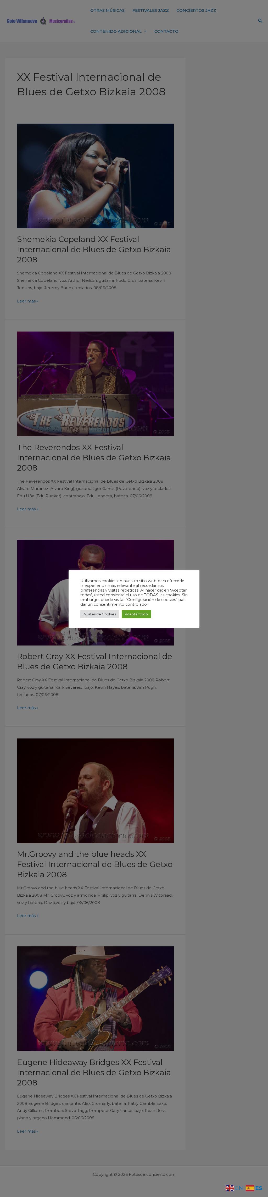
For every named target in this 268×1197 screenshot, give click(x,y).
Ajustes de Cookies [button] (99, 614)
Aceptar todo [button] (136, 614)
